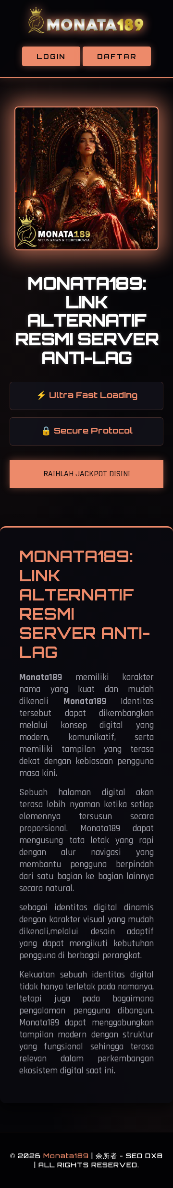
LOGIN (51, 56)
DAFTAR (116, 56)
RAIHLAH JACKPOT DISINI (86, 474)
